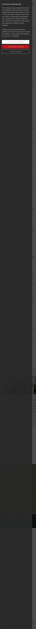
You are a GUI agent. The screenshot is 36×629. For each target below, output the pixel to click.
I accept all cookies (15, 42)
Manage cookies (15, 51)
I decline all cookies (16, 46)
